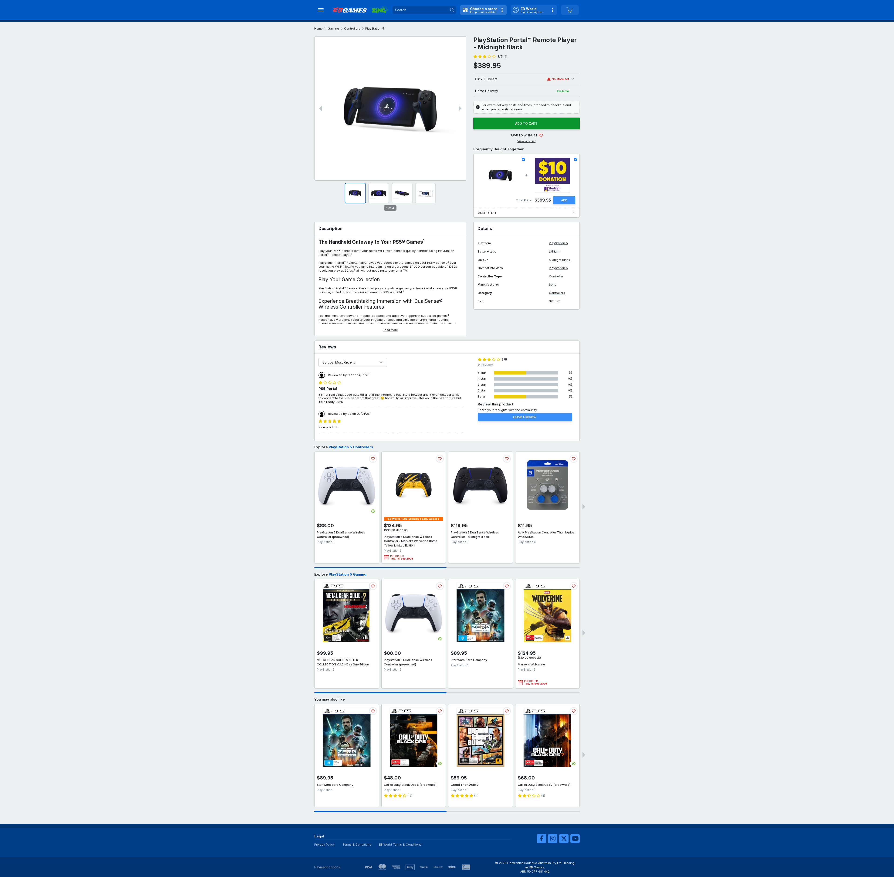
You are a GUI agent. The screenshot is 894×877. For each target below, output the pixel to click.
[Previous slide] (320, 108)
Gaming (333, 28)
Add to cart (526, 123)
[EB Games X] (564, 838)
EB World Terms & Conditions (400, 844)
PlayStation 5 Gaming (347, 574)
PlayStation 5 (374, 28)
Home (318, 28)
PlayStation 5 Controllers (351, 447)
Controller (556, 276)
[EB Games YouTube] (575, 838)
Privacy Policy (324, 844)
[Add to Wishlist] (372, 458)
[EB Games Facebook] (541, 838)
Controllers (352, 28)
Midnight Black (559, 260)
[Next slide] (460, 108)
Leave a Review (524, 417)
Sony (552, 284)
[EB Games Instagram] (552, 838)
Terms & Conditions (356, 844)
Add (564, 200)
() (502, 56)
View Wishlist (526, 141)
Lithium (554, 251)
